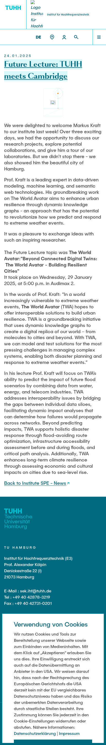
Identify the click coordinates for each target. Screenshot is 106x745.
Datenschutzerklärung (35, 733)
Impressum (69, 733)
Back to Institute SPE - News (35, 483)
